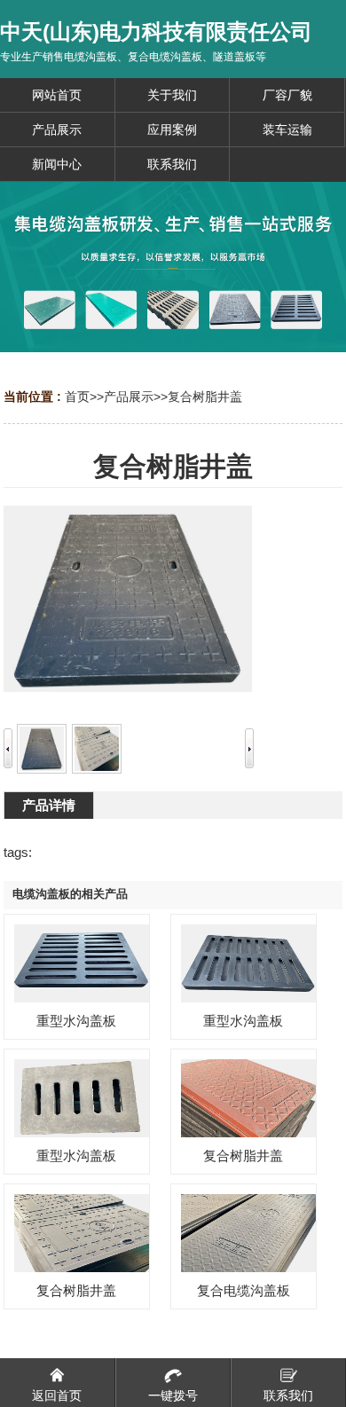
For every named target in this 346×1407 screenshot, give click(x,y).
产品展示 (128, 396)
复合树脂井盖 (205, 396)
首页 (77, 396)
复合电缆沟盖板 (243, 1290)
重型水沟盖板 (76, 1020)
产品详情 (48, 805)
